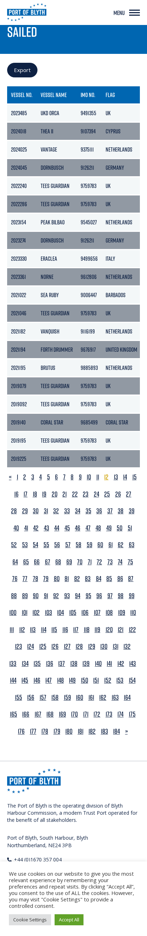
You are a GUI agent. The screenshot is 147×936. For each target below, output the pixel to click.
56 (57, 544)
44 (56, 528)
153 (119, 680)
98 (120, 595)
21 (64, 494)
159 (67, 697)
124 (30, 646)
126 (55, 646)
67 (47, 562)
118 (87, 629)
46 (77, 528)
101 (24, 612)
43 (46, 528)
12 (106, 477)
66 (37, 562)
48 (98, 528)
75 (130, 562)
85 (109, 578)
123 (18, 646)
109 (121, 612)
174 (120, 714)
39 (132, 511)
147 (48, 680)
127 (67, 646)
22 (75, 494)
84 (98, 578)
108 (109, 612)
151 (96, 680)
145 (24, 680)
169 (62, 714)
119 (97, 629)
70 (79, 562)
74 (120, 562)
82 (77, 578)
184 (116, 731)
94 (77, 595)
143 (132, 663)
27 (128, 494)
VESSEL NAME (54, 95)
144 (13, 680)
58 (78, 544)
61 (110, 544)
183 (104, 731)
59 (89, 544)
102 (36, 612)
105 (72, 612)
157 (43, 697)
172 (96, 714)
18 (35, 494)
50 (119, 528)
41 (26, 528)
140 (98, 663)
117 (75, 629)
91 (46, 595)
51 (130, 528)
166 (25, 714)
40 (16, 528)
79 (46, 578)
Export (22, 69)
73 (110, 562)
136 (49, 663)
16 (16, 494)
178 (44, 731)
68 (58, 562)
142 (120, 663)
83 (88, 578)
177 (33, 731)
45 (67, 528)
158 (55, 697)
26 (118, 494)
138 (73, 663)
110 (133, 612)
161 (91, 697)
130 (103, 646)
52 (14, 544)
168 (50, 714)
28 (14, 511)
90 (36, 595)
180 (68, 731)
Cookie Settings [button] (30, 919)
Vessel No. (21, 95)
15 (134, 477)
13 (116, 477)
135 (37, 663)
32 (56, 511)
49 (109, 528)
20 (54, 494)
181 (80, 731)
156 (30, 697)
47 (88, 528)
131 (115, 646)
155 (18, 697)
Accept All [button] (69, 919)
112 (22, 629)
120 (109, 629)
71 (90, 562)
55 (46, 544)
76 (14, 578)
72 (99, 562)
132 (127, 646)
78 (35, 578)
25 (107, 494)
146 (37, 680)
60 (100, 544)
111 (12, 629)
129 (91, 646)
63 (132, 544)
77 (24, 578)
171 (85, 714)
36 (99, 511)
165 (13, 714)
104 (60, 612)
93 (67, 595)
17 (25, 494)
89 (25, 595)
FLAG (110, 95)
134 (25, 663)
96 (99, 595)
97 (110, 595)
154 (132, 680)
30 (36, 511)
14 (125, 477)
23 (85, 494)
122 (132, 629)
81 (67, 578)
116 (65, 629)
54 (35, 544)
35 (88, 511)
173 (109, 714)
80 (57, 578)
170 (74, 714)
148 (60, 680)
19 (44, 494)
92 (56, 595)
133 (12, 663)
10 (89, 477)
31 (46, 511)
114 (43, 629)
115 (54, 629)
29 (25, 511)
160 (79, 697)
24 (96, 494)
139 (86, 663)
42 (36, 528)
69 (69, 562)
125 (42, 646)
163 (115, 697)
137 (61, 663)
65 (26, 562)
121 (120, 629)
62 (120, 544)
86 (120, 578)
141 (109, 663)
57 (68, 544)
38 (120, 511)
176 (21, 731)
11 (97, 477)
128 (79, 646)
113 (33, 629)
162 (102, 697)
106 (84, 612)
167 (38, 714)
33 (67, 511)
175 (132, 714)
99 (132, 595)
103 (48, 612)
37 (110, 511)
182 (92, 731)
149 (72, 680)
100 (12, 612)
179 (57, 731)
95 (88, 595)
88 (14, 595)
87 (130, 578)
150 (84, 680)
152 (107, 680)
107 (97, 612)
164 (127, 697)
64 (15, 562)
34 (77, 511)
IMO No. (88, 95)
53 (25, 544)
